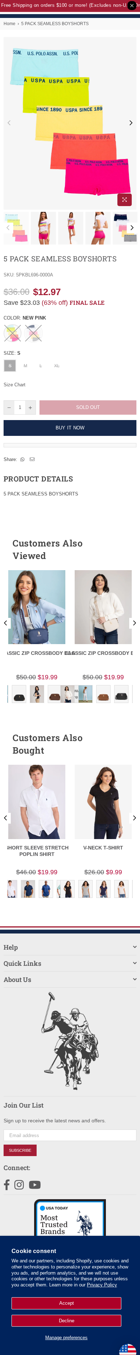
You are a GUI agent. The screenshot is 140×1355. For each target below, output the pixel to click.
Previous (9, 123)
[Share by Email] (32, 459)
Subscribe (20, 1150)
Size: (12, 353)
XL (57, 365)
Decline (66, 1320)
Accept (66, 1303)
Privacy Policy (102, 1285)
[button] (118, 549)
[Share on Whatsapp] (22, 459)
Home (9, 23)
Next (131, 123)
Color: (25, 318)
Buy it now (70, 427)
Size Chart (14, 384)
